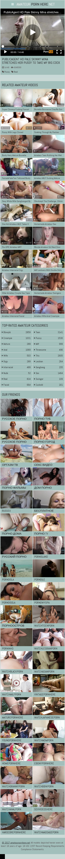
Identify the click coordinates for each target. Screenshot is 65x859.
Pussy (7, 71)
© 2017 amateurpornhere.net (16, 842)
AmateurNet (36, 4)
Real (15, 71)
